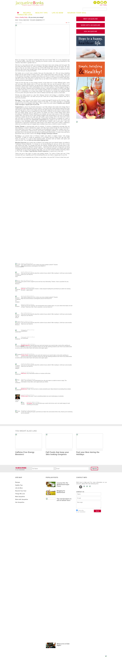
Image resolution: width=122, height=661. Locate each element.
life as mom (57, 13)
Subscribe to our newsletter (80, 511)
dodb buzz (23, 373)
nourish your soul (76, 13)
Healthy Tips (41, 13)
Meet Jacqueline (20, 496)
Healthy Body (24, 17)
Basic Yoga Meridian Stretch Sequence (36, 151)
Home (17, 17)
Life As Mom (19, 488)
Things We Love (20, 493)
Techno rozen (24, 396)
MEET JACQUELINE (90, 19)
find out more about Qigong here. (39, 140)
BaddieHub (24, 389)
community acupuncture (39, 119)
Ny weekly (29, 403)
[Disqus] (43, 189)
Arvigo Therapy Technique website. (47, 133)
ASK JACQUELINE (90, 31)
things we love (24, 15)
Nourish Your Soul (20, 491)
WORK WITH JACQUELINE (90, 25)
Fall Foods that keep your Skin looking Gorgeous (57, 453)
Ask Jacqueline (19, 502)
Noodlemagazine (25, 345)
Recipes (27, 13)
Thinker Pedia (24, 355)
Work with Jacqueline (21, 499)
